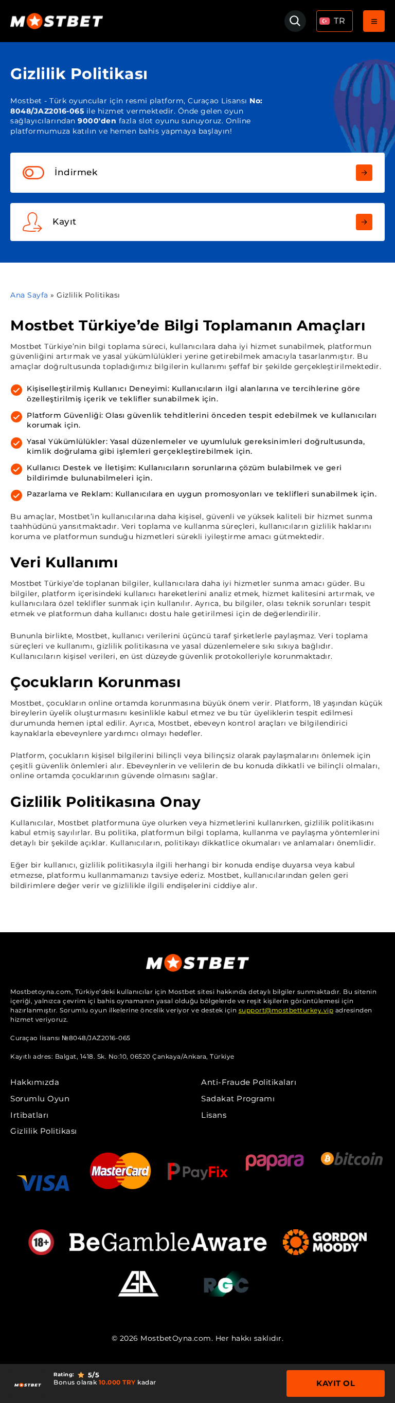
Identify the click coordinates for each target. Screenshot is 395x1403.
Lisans (213, 1115)
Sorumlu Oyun (39, 1098)
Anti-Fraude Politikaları (248, 1082)
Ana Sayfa (29, 295)
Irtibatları (29, 1115)
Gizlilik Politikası (43, 1131)
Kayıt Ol (335, 1383)
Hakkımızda (34, 1082)
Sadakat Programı (238, 1098)
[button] (334, 21)
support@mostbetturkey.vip (286, 1010)
